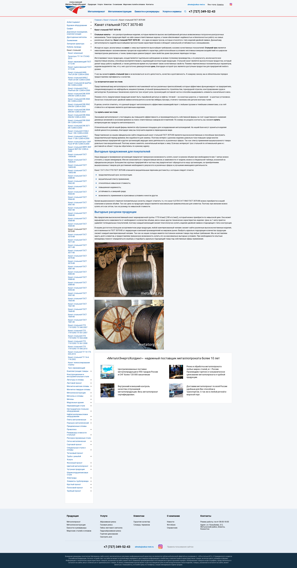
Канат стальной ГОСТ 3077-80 (77, 251)
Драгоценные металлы (77, 37)
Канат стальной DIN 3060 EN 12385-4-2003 (79, 100)
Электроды (72, 478)
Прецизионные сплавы (77, 426)
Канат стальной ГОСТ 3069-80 (77, 225)
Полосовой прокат (75, 488)
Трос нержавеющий (76, 368)
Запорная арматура (75, 44)
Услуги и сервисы (172, 11)
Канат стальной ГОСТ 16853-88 (77, 171)
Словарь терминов (142, 525)
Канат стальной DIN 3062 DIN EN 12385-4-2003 (79, 105)
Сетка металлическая (76, 441)
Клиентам (108, 4)
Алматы (220, 4)
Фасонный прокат (74, 463)
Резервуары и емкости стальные (77, 434)
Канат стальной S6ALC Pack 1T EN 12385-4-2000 (78, 137)
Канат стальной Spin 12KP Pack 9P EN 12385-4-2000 (79, 143)
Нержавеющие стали (76, 406)
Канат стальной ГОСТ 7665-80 (77, 299)
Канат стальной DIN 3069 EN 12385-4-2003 (79, 121)
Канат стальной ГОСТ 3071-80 (77, 241)
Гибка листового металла (111, 528)
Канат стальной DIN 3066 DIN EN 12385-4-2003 (79, 116)
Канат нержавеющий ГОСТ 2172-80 (79, 63)
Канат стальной (110, 20)
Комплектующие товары (77, 371)
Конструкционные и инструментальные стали (78, 375)
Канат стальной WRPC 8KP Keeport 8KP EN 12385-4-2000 (79, 149)
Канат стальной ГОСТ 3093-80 (77, 289)
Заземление (72, 40)
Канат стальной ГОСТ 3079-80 (77, 257)
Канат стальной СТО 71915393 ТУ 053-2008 (77, 337)
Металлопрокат (96, 11)
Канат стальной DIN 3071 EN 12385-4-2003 (79, 127)
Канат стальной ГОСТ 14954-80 (77, 155)
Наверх (274, 509)
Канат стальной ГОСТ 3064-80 (77, 193)
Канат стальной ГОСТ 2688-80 (77, 177)
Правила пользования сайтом (180, 547)
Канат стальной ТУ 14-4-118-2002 (78, 358)
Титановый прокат (75, 453)
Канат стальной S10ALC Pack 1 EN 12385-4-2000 (78, 132)
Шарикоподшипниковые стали (77, 473)
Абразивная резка (108, 522)
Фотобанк (171, 525)
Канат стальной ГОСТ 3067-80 (77, 203)
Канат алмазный (75, 53)
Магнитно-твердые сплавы (78, 389)
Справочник (172, 528)
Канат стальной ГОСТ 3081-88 (77, 267)
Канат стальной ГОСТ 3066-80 (77, 198)
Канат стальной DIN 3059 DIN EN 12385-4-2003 (79, 95)
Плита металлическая (76, 420)
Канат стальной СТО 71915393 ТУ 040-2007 (77, 326)
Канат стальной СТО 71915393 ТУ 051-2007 (77, 331)
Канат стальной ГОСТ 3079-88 (77, 262)
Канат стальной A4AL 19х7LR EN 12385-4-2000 (78, 73)
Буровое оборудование (77, 25)
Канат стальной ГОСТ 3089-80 (77, 283)
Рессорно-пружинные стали (79, 438)
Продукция (92, 4)
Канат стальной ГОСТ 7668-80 (77, 310)
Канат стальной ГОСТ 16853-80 (77, 166)
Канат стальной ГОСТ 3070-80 (77, 230)
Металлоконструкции (76, 393)
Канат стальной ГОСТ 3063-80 (77, 187)
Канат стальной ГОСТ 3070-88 (77, 235)
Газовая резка (106, 525)
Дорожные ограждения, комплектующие (77, 33)
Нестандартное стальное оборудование (78, 410)
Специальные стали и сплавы (76, 449)
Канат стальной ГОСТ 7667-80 (77, 305)
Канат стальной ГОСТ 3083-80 (77, 273)
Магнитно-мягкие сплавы (78, 386)
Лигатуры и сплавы (75, 380)
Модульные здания (75, 402)
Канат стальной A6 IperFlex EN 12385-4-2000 (79, 84)
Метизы (70, 399)
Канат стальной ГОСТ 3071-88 (77, 246)
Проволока (71, 429)
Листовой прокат (74, 383)
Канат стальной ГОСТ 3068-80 (77, 214)
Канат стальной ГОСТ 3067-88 (77, 209)
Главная (98, 20)
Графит (70, 28)
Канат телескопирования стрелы (79, 363)
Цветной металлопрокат (77, 466)
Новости (170, 522)
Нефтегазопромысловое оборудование (77, 415)
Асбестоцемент (73, 22)
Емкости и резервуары (147, 11)
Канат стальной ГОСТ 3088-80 (77, 278)
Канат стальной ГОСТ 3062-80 (77, 182)
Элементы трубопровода (78, 481)
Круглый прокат (74, 484)
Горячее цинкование (109, 534)
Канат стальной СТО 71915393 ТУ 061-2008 (77, 342)
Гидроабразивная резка (110, 531)
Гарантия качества (142, 522)
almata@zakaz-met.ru (196, 5)
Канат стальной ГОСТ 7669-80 (77, 315)
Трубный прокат (74, 491)
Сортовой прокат (74, 444)
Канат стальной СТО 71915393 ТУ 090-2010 (77, 347)
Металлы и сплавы (75, 396)
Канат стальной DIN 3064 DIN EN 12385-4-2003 (79, 111)
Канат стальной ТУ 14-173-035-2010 (79, 353)
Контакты (150, 4)
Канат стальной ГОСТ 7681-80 (77, 321)
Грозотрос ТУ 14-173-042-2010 (79, 57)
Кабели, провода (74, 47)
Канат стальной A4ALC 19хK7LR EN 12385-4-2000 (79, 79)
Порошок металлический (78, 423)
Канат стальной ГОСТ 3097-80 (77, 294)
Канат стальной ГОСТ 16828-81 (77, 161)
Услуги (70, 459)
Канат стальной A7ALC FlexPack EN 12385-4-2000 (79, 89)
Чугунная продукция (76, 469)
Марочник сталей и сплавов (134, 4)
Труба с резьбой (74, 456)
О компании (117, 4)
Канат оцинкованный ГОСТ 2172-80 (80, 68)
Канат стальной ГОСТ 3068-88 (77, 219)
